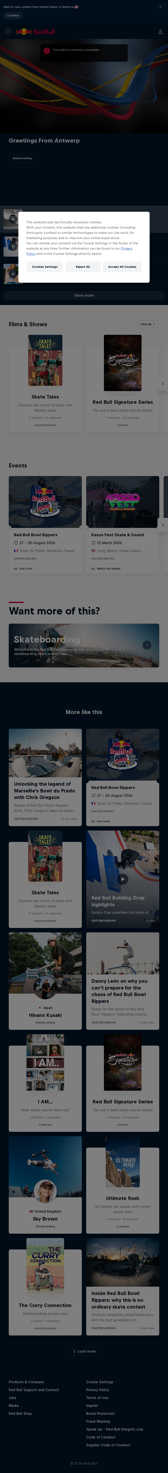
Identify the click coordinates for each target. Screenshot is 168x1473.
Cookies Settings (45, 266)
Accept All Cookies (122, 266)
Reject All (83, 266)
